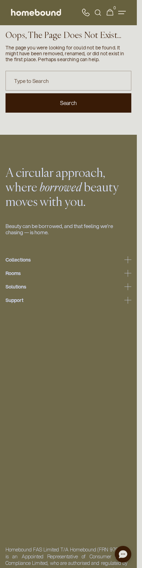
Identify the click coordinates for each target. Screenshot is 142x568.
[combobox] (68, 81)
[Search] (98, 13)
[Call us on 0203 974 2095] (86, 12)
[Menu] (122, 13)
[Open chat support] (123, 554)
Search (68, 103)
